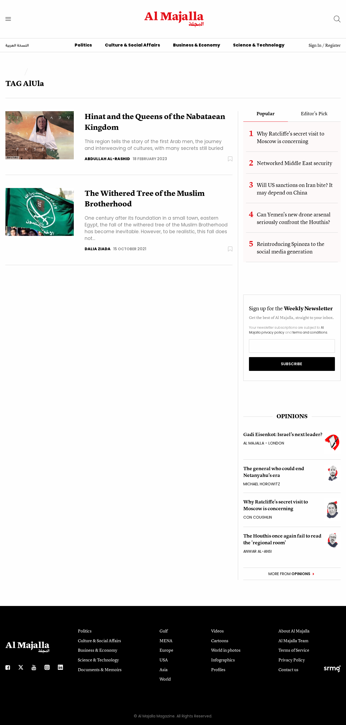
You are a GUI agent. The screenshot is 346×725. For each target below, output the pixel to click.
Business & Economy (196, 45)
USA (163, 660)
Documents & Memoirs (100, 670)
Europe (166, 650)
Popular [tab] (266, 114)
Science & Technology (258, 45)
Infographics (223, 660)
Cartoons (219, 641)
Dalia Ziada (98, 249)
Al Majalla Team (293, 641)
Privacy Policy (291, 660)
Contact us (288, 670)
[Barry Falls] (39, 135)
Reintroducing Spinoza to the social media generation (290, 247)
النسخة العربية (17, 46)
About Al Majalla (294, 631)
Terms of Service (293, 650)
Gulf (163, 631)
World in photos (226, 650)
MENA (165, 641)
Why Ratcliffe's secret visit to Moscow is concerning (290, 137)
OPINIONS (292, 416)
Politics (83, 45)
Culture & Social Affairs (132, 45)
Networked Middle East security (294, 163)
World (165, 679)
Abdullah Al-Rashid (107, 159)
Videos (217, 631)
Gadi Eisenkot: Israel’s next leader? (282, 434)
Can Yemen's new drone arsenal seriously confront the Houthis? (294, 218)
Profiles (218, 670)
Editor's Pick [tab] (314, 114)
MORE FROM (289, 573)
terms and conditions (309, 332)
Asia (163, 670)
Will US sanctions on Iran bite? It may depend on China (295, 188)
